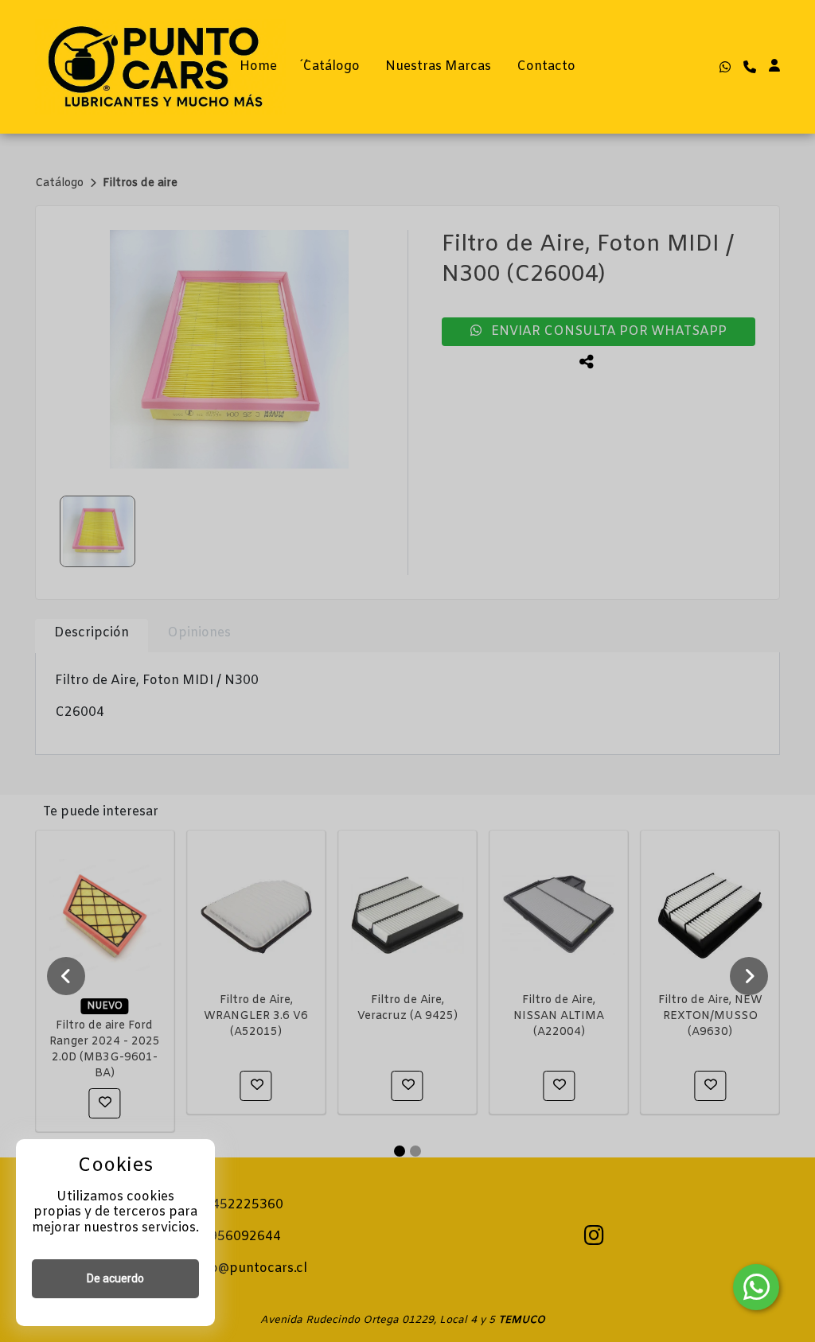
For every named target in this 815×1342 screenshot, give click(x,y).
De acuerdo (115, 1278)
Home (258, 66)
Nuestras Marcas (438, 66)
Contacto (546, 66)
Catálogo (331, 66)
